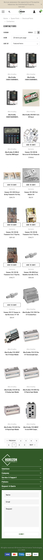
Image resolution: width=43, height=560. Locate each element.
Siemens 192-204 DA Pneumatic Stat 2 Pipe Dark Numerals (12, 234)
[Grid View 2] (38, 32)
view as (30, 32)
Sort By (5, 43)
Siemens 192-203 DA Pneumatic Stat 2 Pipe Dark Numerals (31, 234)
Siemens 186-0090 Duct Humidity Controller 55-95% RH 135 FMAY (31, 274)
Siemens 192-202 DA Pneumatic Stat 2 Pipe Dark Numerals (12, 274)
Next (31, 445)
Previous (12, 440)
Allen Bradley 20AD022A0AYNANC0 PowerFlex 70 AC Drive (31, 79)
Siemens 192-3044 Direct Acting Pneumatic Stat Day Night (12, 194)
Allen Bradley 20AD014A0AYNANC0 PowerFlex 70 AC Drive (12, 117)
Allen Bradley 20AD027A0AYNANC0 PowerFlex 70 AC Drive (12, 79)
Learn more (21, 7)
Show (5, 38)
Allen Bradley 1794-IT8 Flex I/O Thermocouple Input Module (31, 354)
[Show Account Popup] (34, 12)
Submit (21, 534)
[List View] (35, 32)
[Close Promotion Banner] (41, 4)
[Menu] (3, 11)
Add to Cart (31, 145)
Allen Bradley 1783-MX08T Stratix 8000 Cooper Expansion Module (31, 429)
